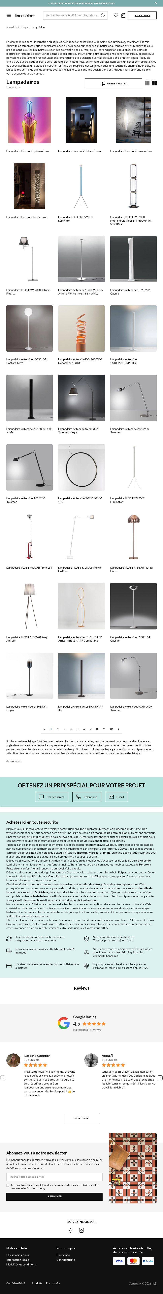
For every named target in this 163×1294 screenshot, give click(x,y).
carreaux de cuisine (107, 888)
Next (160, 1077)
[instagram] (81, 1230)
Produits (37, 1283)
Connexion (63, 1255)
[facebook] (70, 1230)
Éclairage (23, 27)
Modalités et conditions (21, 1264)
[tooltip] (51, 797)
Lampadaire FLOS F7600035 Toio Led (29, 567)
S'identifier (142, 15)
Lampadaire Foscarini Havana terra (131, 151)
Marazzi (94, 852)
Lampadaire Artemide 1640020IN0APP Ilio (123, 361)
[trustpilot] (92, 1230)
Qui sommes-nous (17, 1255)
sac (123, 15)
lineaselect (25, 15)
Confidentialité (65, 1259)
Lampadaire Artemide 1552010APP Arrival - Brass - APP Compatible (80, 638)
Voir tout (81, 1118)
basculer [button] (8, 15)
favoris (116, 15)
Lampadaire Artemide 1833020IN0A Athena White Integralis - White (80, 291)
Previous (2, 1077)
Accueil (10, 27)
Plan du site (53, 1283)
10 (111, 729)
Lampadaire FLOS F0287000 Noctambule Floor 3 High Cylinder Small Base (131, 220)
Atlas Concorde (77, 852)
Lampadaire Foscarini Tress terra (26, 217)
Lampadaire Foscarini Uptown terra (27, 151)
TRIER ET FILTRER (116, 83)
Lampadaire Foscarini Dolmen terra (79, 151)
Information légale (17, 1259)
